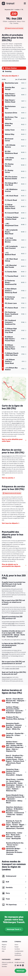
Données (4, 966)
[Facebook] (20, 965)
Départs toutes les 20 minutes (15, 28)
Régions (4, 944)
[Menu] (24, 3)
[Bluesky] (18, 965)
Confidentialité (19, 951)
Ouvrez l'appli (15, 423)
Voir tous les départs (10, 523)
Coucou (4, 941)
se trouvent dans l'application (10, 60)
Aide (3, 951)
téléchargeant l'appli (17, 613)
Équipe (17, 947)
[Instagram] (15, 965)
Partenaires (6, 959)
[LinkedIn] (23, 965)
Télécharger (20, 971)
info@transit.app (19, 962)
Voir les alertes (7, 478)
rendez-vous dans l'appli (12, 668)
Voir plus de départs (9, 76)
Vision (16, 944)
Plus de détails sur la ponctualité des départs (11, 565)
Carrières (17, 949)
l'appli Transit (19, 506)
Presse (4, 949)
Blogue (4, 947)
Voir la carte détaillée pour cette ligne (12, 440)
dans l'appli (11, 623)
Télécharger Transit (13, 929)
